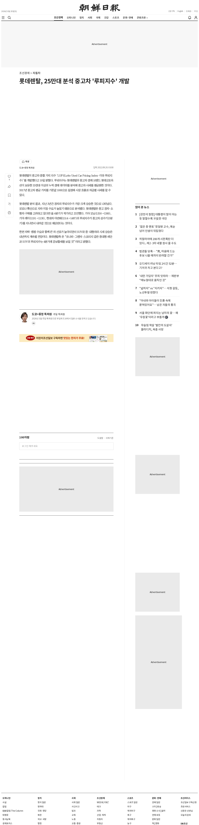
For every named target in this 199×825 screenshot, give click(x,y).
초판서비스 (185, 806)
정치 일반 (42, 802)
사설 (4, 802)
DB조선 (184, 823)
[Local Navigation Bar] (3, 17)
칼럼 (4, 806)
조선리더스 (185, 798)
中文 (196, 11)
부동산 (100, 823)
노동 (74, 819)
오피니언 (6, 798)
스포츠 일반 (132, 802)
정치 (40, 798)
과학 (99, 810)
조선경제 (24, 73)
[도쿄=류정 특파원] (24, 317)
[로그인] (196, 17)
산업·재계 (101, 815)
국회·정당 (42, 810)
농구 (129, 823)
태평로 (5, 815)
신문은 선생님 (187, 810)
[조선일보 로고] (99, 7)
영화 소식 (156, 810)
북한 (40, 815)
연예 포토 (156, 815)
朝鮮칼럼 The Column (12, 810)
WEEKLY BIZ (103, 802)
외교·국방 (42, 819)
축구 (129, 815)
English (180, 11)
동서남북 (6, 819)
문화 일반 (156, 819)
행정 (40, 823)
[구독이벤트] (66, 338)
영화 (157, 823)
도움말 (100, 438)
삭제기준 (109, 438)
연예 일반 (156, 802)
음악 (163, 810)
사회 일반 (76, 802)
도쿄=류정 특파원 (27, 167)
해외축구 (131, 819)
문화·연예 (156, 798)
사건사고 (75, 806)
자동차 (36, 73)
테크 (99, 806)
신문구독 (171, 11)
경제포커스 (7, 823)
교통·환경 (76, 823)
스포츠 (130, 798)
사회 (74, 798)
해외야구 (131, 810)
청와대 (41, 806)
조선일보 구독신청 (189, 802)
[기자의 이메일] (33, 324)
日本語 (188, 11)
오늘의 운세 (186, 815)
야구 (129, 806)
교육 (74, 815)
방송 (159, 806)
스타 (154, 806)
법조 (74, 810)
